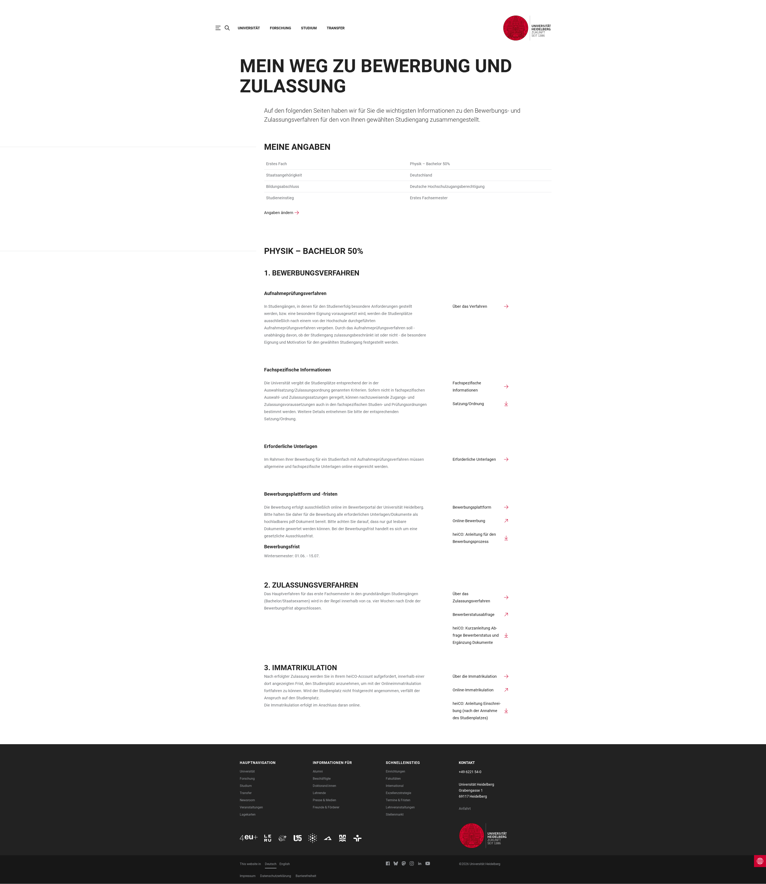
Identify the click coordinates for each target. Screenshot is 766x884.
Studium (309, 28)
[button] (274, 762)
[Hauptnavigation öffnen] (220, 28)
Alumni (318, 771)
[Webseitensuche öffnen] (229, 28)
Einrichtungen (395, 771)
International (395, 786)
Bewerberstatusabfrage (474, 614)
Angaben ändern (278, 212)
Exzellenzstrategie (398, 793)
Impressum (248, 876)
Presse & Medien (324, 800)
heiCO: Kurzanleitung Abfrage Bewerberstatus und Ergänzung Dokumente (476, 635)
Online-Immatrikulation (473, 690)
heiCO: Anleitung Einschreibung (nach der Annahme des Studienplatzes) (477, 710)
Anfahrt (465, 808)
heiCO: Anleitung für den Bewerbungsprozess (474, 538)
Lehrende (319, 793)
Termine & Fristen (398, 800)
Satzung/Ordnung (468, 403)
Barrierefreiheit (306, 876)
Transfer (336, 28)
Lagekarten (248, 814)
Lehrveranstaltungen (400, 807)
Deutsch (270, 864)
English (284, 864)
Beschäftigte (322, 778)
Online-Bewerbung (469, 520)
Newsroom (247, 800)
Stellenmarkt (395, 814)
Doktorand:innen (324, 786)
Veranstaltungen (251, 807)
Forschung (280, 28)
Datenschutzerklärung (275, 876)
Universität (249, 28)
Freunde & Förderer (326, 807)
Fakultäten (393, 778)
